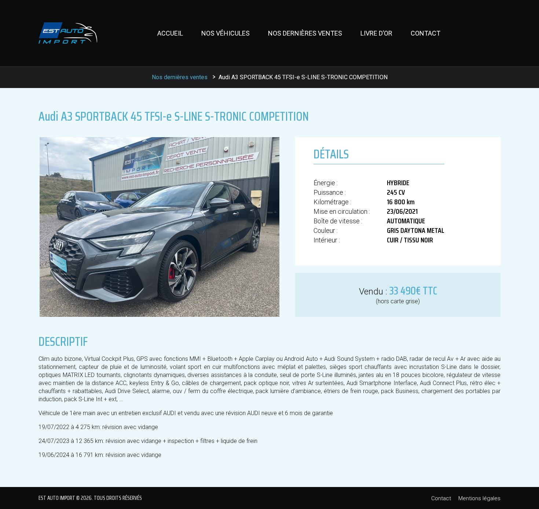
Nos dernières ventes (305, 33)
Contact (425, 33)
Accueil (170, 33)
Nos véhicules (225, 33)
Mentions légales (479, 498)
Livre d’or (376, 33)
